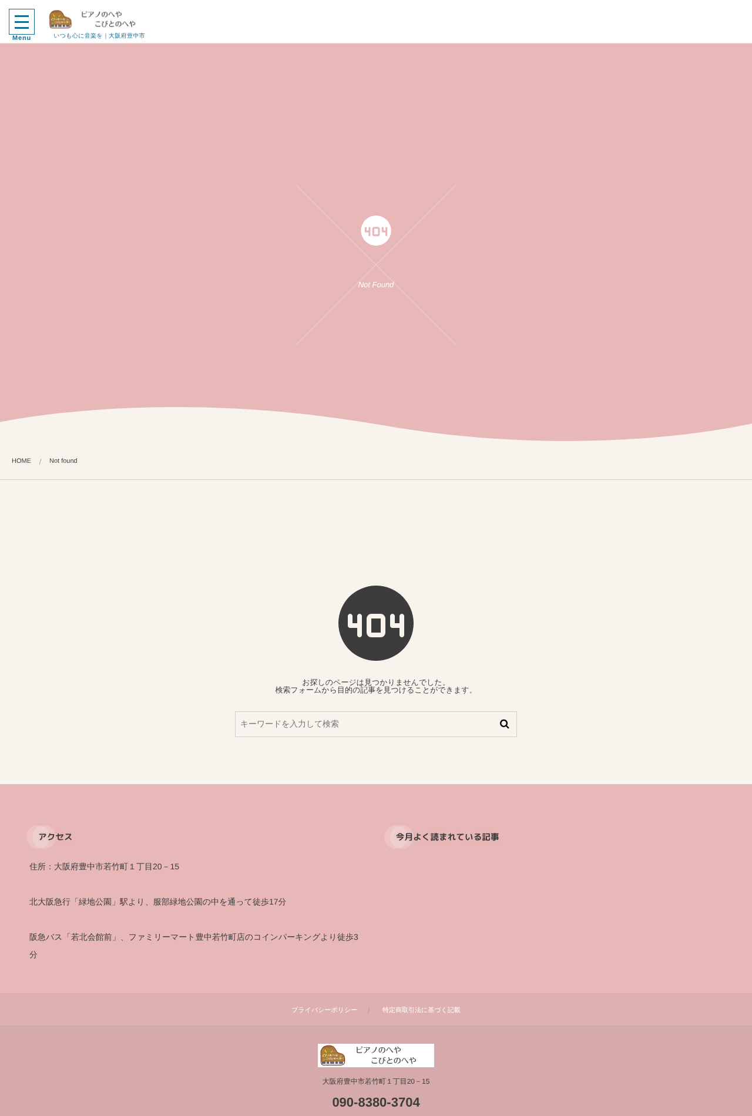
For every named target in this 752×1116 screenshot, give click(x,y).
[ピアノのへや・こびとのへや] (99, 19)
